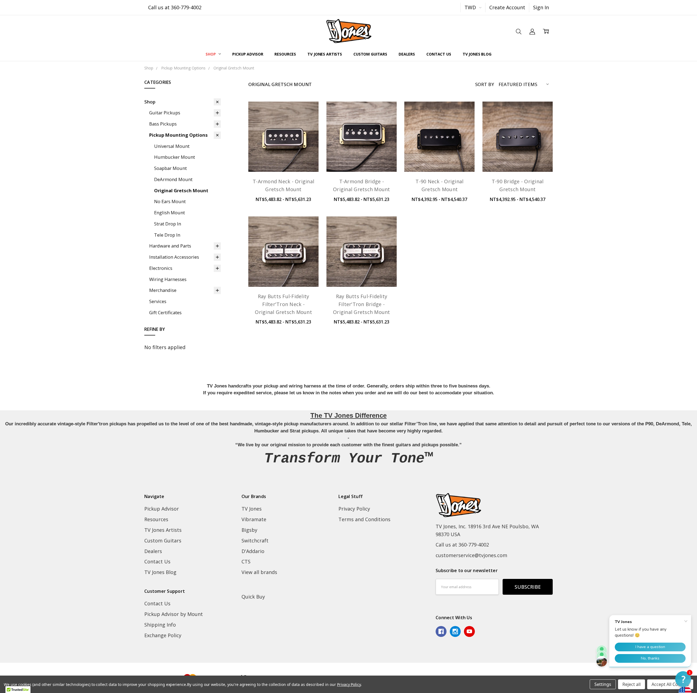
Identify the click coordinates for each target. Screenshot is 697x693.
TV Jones (251, 508)
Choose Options (283, 157)
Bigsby (249, 530)
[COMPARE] (307, 123)
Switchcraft (254, 540)
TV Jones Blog (477, 54)
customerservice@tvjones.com (471, 555)
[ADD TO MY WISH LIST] (307, 132)
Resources (285, 54)
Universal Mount (171, 146)
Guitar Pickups (164, 112)
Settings (602, 684)
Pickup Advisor (247, 54)
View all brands (259, 572)
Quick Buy (253, 596)
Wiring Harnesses (168, 279)
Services (157, 301)
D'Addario (252, 551)
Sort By (484, 84)
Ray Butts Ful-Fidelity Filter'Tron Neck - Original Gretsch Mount (283, 304)
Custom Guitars (370, 54)
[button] (683, 679)
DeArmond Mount (173, 179)
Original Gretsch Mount (181, 190)
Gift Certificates (165, 312)
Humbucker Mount (174, 157)
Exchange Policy (162, 635)
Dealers (407, 54)
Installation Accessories (174, 257)
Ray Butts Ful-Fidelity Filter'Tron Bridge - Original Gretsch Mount (361, 304)
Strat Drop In (167, 224)
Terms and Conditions (364, 519)
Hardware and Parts (170, 246)
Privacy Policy (354, 508)
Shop (211, 54)
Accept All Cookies (670, 684)
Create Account (507, 7)
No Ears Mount (170, 201)
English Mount (169, 212)
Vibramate (253, 519)
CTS (245, 561)
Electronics (160, 268)
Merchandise (162, 290)
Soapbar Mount (170, 168)
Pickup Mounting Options (178, 135)
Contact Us (438, 54)
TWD (470, 7)
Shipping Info (160, 624)
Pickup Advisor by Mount (173, 614)
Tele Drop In (167, 235)
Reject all (631, 684)
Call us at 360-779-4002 (174, 7)
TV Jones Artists (324, 54)
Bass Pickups (163, 124)
